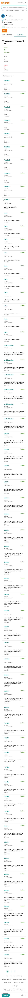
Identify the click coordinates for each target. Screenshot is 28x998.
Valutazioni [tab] (20, 34)
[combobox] (14, 7)
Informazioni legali (6, 979)
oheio (5, 213)
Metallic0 (7, 80)
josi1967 (6, 200)
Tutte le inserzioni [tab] (7, 34)
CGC (7, 976)
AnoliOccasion (9, 345)
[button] (19, 2)
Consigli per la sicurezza (18, 982)
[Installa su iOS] (8, 989)
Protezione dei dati (17, 979)
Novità (5, 982)
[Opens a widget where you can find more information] (5, 995)
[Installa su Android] (20, 989)
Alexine (6, 433)
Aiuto (24, 979)
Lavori (9, 982)
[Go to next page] (14, 971)
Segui (4, 30)
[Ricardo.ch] (5, 3)
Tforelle (6, 723)
